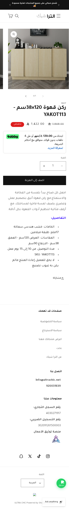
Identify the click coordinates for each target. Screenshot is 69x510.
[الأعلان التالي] (10, 5)
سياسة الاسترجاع (52, 330)
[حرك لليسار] (43, 96)
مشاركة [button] (57, 278)
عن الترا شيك (54, 357)
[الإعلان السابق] (59, 5)
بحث (59, 348)
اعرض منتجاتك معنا (50, 339)
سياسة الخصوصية (51, 321)
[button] (58, 16)
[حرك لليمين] (26, 96)
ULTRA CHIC (20, 503)
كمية (63, 158)
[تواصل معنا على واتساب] (61, 483)
